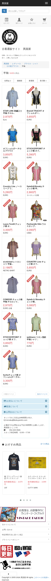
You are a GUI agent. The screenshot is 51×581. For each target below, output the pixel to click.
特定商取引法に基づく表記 (12, 534)
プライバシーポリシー (10, 539)
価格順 (19, 80)
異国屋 (5, 3)
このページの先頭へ (41, 577)
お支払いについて (14, 400)
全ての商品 (44, 443)
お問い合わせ (7, 529)
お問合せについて (14, 411)
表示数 (43, 80)
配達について (12, 406)
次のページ (41, 394)
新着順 (31, 80)
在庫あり (7, 80)
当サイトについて (9, 524)
